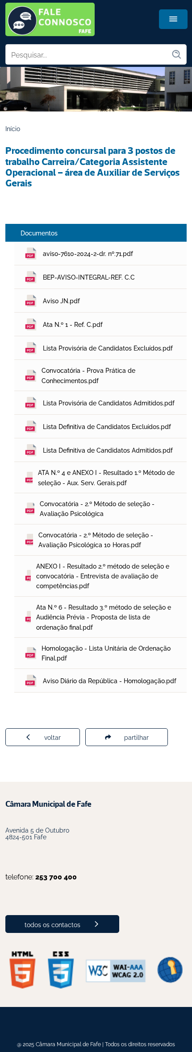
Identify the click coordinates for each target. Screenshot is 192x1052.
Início (12, 128)
